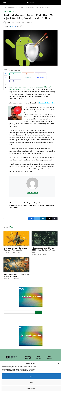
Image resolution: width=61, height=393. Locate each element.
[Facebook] (5, 74)
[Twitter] (5, 77)
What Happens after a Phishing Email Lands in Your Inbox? (16, 275)
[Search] (57, 2)
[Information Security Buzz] (30, 2)
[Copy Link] (18, 26)
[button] (58, 363)
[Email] (5, 84)
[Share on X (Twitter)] (13, 26)
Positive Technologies (46, 103)
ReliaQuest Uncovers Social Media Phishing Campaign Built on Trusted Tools (44, 250)
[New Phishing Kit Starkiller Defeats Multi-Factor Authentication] (16, 238)
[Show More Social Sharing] (21, 26)
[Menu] (4, 2)
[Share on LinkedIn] (10, 26)
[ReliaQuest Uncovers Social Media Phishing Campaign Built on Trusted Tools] (45, 238)
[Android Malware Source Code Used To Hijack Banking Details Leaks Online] (30, 48)
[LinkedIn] (5, 81)
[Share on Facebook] (15, 26)
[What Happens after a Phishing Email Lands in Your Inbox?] (16, 264)
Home (4, 7)
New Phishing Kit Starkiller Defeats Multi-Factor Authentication (15, 249)
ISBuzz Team (11, 22)
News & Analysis (11, 7)
